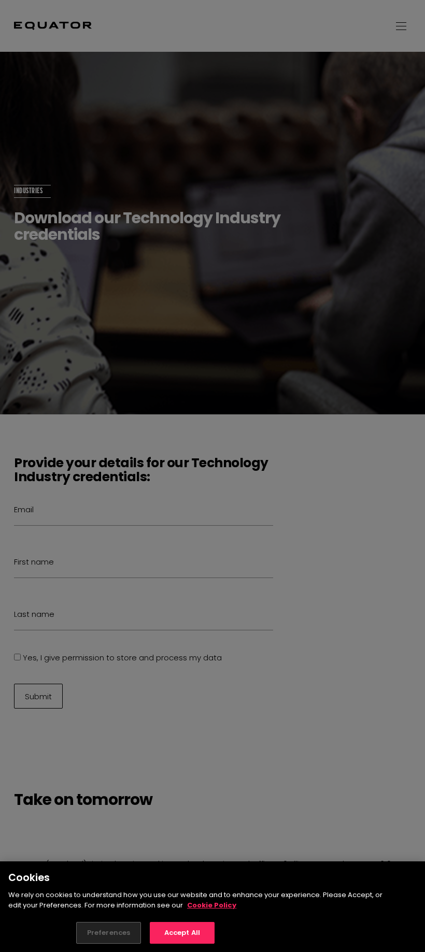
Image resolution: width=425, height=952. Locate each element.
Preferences (108, 932)
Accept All (182, 932)
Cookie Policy (211, 905)
